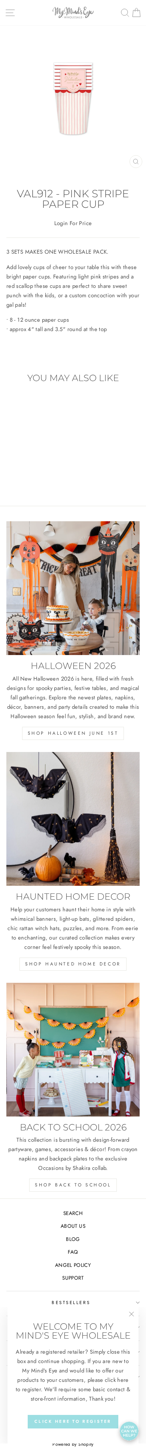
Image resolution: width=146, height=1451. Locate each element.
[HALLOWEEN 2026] (73, 588)
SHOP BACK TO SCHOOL (73, 1185)
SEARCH (73, 1213)
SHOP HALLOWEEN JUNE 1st (73, 733)
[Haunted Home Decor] (73, 819)
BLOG (73, 1239)
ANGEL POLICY (73, 1265)
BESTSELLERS (71, 1302)
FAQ (73, 1252)
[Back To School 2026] (73, 1050)
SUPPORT (73, 1278)
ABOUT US (73, 1226)
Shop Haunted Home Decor (73, 964)
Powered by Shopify (73, 1444)
